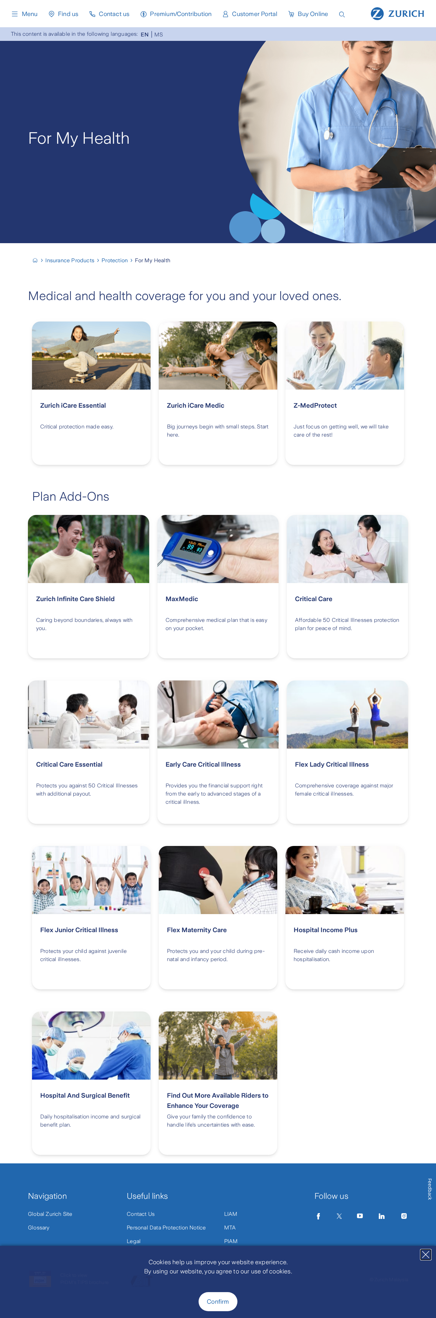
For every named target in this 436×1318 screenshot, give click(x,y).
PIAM (231, 1241)
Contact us (114, 14)
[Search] (342, 14)
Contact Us (141, 1214)
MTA (230, 1227)
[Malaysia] (38, 260)
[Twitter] (339, 1216)
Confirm (218, 1301)
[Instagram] (404, 1216)
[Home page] (397, 13)
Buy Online (313, 14)
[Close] (426, 1254)
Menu (29, 14)
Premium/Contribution (181, 14)
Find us (68, 14)
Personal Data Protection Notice (166, 1227)
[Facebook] (318, 1216)
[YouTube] (360, 1216)
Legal (134, 1241)
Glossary (39, 1227)
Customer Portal (254, 14)
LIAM (231, 1214)
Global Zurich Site (50, 1214)
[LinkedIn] (382, 1216)
